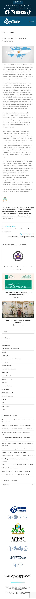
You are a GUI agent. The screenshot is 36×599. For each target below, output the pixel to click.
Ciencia (4, 352)
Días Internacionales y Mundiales (11, 359)
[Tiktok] (28, 12)
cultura (16, 209)
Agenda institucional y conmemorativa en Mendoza (16, 425)
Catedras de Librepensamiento (10, 349)
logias (29, 213)
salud (28, 217)
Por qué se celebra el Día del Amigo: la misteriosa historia (18, 464)
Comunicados (8, 41)
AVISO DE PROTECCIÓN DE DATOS (14, 576)
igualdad (26, 211)
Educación (5, 362)
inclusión (4, 213)
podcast (19, 217)
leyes (9, 213)
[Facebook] (7, 12)
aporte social (12, 207)
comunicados (10, 209)
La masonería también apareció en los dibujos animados (18, 449)
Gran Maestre (8, 38)
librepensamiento (22, 213)
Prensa (4, 399)
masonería (5, 215)
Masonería (5, 382)
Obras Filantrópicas (7, 396)
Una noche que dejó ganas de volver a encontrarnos (16, 471)
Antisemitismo (6, 345)
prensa (24, 217)
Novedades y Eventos (8, 393)
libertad (13, 213)
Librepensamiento (7, 379)
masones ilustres (13, 215)
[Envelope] (23, 12)
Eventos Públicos (6, 365)
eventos (28, 209)
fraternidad (5, 211)
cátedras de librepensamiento (25, 207)
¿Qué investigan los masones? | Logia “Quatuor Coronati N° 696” (18, 293)
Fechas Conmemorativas (9, 369)
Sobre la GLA (5, 406)
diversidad (23, 209)
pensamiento (12, 217)
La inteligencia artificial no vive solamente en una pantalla (18, 455)
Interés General (6, 376)
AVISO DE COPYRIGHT (10, 575)
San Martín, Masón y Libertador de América (14, 452)
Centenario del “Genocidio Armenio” (18, 267)
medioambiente (23, 215)
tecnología (10, 218)
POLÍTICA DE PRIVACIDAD (23, 575)
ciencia (4, 209)
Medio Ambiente (6, 389)
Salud (3, 403)
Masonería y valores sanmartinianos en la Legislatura (17, 429)
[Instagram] (12, 12)
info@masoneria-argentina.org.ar (20, 588)
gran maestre (13, 211)
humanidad (21, 211)
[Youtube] (18, 12)
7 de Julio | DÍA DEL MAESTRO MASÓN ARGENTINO (15, 474)
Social (3, 409)
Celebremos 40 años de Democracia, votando (18, 321)
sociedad (4, 218)
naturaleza (5, 217)
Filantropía (5, 372)
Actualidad (5, 342)
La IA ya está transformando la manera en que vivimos (17, 468)
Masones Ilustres (7, 386)
